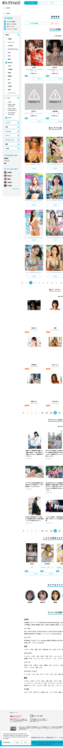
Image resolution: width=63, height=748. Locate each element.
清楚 (39, 667)
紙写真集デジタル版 (29, 640)
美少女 (28, 665)
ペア (27, 674)
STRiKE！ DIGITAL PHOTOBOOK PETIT (12, 109)
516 (42, 531)
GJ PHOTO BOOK (52, 631)
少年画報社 (10, 69)
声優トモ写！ (28, 643)
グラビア (10, 117)
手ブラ (28, 692)
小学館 (9, 66)
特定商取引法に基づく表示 (37, 737)
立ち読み (39, 78)
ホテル (54, 674)
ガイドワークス (11, 42)
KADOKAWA (10, 45)
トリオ (35, 674)
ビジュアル (8, 131)
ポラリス (34, 643)
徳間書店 (10, 76)
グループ (44, 674)
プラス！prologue (41, 640)
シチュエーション (10, 140)
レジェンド (42, 685)
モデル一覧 (15, 189)
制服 (38, 649)
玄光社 (9, 52)
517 (47, 531)
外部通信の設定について (51, 737)
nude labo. (41, 643)
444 (47, 413)
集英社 (9, 59)
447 (59, 413)
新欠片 (9, 79)
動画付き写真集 (51, 640)
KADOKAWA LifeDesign (13, 49)
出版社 (7, 35)
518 (51, 531)
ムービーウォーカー (12, 93)
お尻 (49, 656)
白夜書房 (10, 86)
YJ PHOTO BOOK (42, 631)
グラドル (29, 681)
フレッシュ (39, 658)
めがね (57, 649)
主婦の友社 (10, 62)
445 (51, 413)
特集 (5, 163)
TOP (3, 13)
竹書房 (9, 72)
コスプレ (29, 649)
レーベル (7, 98)
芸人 (51, 685)
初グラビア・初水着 (41, 692)
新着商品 (6, 158)
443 (42, 413)
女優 (49, 681)
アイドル (40, 681)
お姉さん (38, 665)
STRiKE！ (10, 102)
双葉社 (9, 89)
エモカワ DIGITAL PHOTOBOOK (11, 113)
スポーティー (51, 658)
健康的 (28, 658)
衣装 (6, 127)
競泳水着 (47, 649)
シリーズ (7, 122)
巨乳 (41, 656)
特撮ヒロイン (30, 685)
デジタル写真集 (11, 21)
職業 (6, 144)
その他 (7, 148)
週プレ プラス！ (11, 26)
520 (59, 531)
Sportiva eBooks (56, 634)
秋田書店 (10, 39)
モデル (58, 681)
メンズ (53, 692)
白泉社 (9, 82)
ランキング (6, 161)
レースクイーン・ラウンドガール (35, 683)
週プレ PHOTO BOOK (30, 631)
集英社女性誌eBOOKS (30, 634)
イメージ (7, 135)
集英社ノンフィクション (44, 634)
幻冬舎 (9, 55)
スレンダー (30, 656)
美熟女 (48, 665)
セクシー (29, 667)
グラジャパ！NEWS (12, 29)
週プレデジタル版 (11, 24)
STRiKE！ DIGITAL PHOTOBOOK (12, 105)
